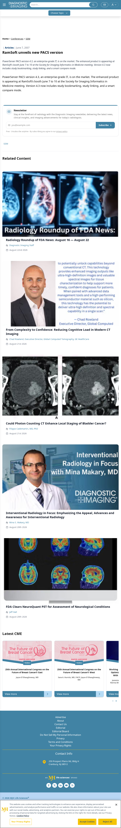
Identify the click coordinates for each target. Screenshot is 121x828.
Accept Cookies (87, 821)
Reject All (107, 821)
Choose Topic (57, 13)
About (60, 720)
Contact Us (60, 724)
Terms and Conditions (60, 742)
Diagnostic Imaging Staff (21, 245)
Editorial (60, 727)
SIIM (6, 143)
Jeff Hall (13, 612)
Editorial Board (60, 731)
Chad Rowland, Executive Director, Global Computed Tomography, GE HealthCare (49, 339)
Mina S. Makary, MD (19, 522)
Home (5, 38)
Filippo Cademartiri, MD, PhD (23, 428)
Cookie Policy (23, 815)
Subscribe (104, 125)
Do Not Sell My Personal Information (60, 734)
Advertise (60, 717)
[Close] (116, 804)
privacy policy (61, 131)
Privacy (60, 738)
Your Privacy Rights (60, 745)
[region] (60, 814)
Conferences (17, 38)
